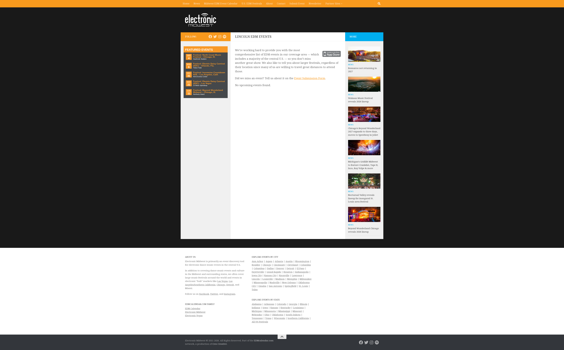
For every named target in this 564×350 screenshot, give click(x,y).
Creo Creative (219, 344)
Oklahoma (277, 314)
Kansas (274, 307)
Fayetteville (258, 272)
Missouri (297, 311)
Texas (268, 318)
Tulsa (255, 289)
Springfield (290, 286)
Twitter (214, 294)
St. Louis (303, 286)
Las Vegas (222, 281)
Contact (281, 3)
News (197, 3)
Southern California (298, 318)
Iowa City (257, 275)
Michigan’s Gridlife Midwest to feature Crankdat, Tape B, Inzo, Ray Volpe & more (363, 165)
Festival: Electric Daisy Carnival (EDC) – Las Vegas (209, 82)
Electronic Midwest (195, 312)
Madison (280, 279)
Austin (289, 261)
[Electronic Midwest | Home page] (200, 19)
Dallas (270, 268)
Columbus (259, 268)
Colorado (281, 304)
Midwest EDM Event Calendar (220, 3)
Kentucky (286, 307)
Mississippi (284, 311)
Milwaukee (306, 279)
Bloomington (302, 261)
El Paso (300, 268)
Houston (288, 272)
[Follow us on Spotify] (224, 36)
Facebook (204, 294)
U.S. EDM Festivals (252, 3)
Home (186, 3)
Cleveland (292, 265)
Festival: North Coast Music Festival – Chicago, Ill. (207, 56)
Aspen (269, 261)
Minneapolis (260, 282)
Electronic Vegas (194, 315)
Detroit (230, 284)
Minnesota (270, 311)
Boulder (256, 265)
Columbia (305, 265)
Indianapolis (302, 272)
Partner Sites (332, 3)
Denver (280, 268)
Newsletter (315, 3)
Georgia (293, 304)
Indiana (256, 307)
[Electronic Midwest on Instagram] (219, 36)
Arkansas (269, 304)
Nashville (275, 282)
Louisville (267, 279)
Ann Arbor (257, 261)
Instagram (229, 294)
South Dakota (293, 314)
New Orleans (289, 282)
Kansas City (270, 275)
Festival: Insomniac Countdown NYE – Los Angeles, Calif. (209, 73)
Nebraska (257, 314)
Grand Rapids (274, 272)
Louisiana (298, 307)
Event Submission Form (309, 78)
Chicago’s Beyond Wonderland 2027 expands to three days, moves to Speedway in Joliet (364, 131)
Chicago (221, 284)
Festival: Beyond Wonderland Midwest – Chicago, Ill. (208, 91)
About (269, 3)
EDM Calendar (192, 308)
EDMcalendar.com (263, 340)
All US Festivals (260, 321)
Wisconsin (279, 318)
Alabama (257, 304)
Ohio (267, 314)
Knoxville (284, 275)
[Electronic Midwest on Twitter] (215, 36)
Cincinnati (279, 265)
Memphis (292, 279)
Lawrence (297, 275)
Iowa (265, 307)
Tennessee (257, 318)
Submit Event (297, 3)
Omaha (262, 286)
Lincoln (256, 279)
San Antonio (275, 286)
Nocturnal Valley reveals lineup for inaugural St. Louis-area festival (361, 198)
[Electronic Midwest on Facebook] (210, 36)
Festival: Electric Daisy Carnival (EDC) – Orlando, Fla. (209, 65)
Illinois (303, 304)
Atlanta (279, 261)
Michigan (257, 311)
